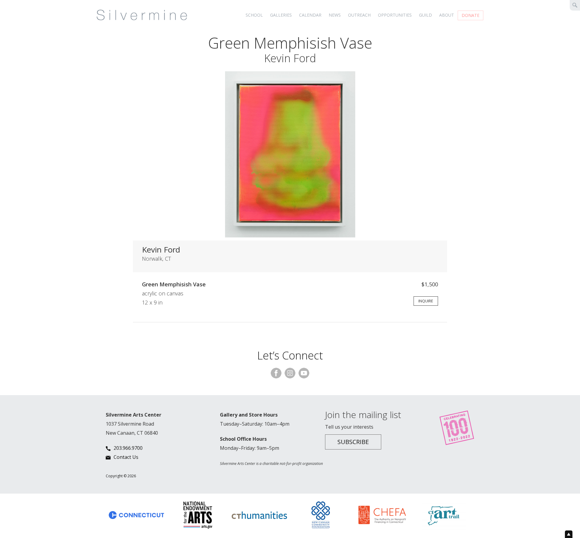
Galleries (281, 15)
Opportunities (395, 15)
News (335, 15)
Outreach (359, 15)
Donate (470, 15)
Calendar (310, 15)
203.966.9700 (128, 448)
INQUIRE (425, 301)
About (446, 15)
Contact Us (126, 457)
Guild (425, 15)
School (254, 15)
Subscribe (353, 442)
